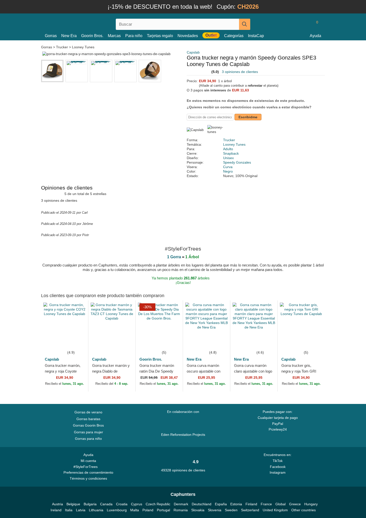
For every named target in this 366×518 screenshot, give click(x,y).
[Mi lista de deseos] (306, 24)
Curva (228, 167)
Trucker (62, 47)
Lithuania (96, 510)
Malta (134, 510)
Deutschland (201, 504)
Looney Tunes (83, 47)
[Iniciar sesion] (296, 24)
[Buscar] (244, 24)
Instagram (278, 472)
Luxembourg (117, 510)
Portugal (163, 510)
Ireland (56, 510)
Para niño (133, 36)
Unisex (228, 158)
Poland (147, 510)
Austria (57, 504)
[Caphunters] (88, 23)
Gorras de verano (88, 412)
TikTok (278, 461)
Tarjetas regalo (160, 36)
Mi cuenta (88, 461)
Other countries (303, 510)
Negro (228, 171)
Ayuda (315, 36)
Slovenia (214, 510)
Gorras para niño (88, 439)
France (266, 504)
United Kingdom (275, 510)
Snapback (231, 153)
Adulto (228, 149)
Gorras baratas (88, 419)
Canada (106, 504)
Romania (181, 510)
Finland (251, 504)
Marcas (114, 36)
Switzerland (250, 510)
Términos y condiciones (88, 478)
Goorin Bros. (92, 36)
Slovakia (197, 510)
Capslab (193, 52)
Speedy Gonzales (237, 162)
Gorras (51, 36)
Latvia (80, 510)
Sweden (231, 510)
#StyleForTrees (86, 467)
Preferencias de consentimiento (88, 472)
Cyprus (136, 504)
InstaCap (256, 36)
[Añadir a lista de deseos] (76, 341)
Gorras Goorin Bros (88, 425)
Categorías (234, 36)
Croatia (121, 504)
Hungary (311, 504)
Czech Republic (158, 504)
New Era (69, 36)
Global (280, 504)
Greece (295, 504)
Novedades (188, 36)
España (221, 504)
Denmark (181, 504)
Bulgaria (90, 504)
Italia (68, 510)
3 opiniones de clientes (240, 72)
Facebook (278, 467)
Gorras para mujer (88, 432)
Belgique (73, 504)
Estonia (236, 504)
